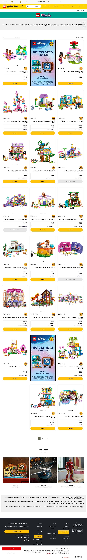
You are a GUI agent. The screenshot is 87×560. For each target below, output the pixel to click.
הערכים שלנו (53, 531)
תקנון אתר (40, 528)
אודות (54, 523)
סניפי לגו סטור (55, 6)
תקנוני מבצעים (39, 526)
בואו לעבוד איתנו (53, 538)
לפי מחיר (62, 6)
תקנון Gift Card (39, 531)
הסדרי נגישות (67, 536)
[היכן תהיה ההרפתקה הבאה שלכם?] (43, 470)
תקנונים (40, 523)
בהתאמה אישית (12, 552)
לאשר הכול (11, 548)
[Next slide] (26, 2)
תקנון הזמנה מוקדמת (38, 541)
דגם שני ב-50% (47, 6)
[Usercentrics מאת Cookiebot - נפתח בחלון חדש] (78, 557)
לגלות (84, 6)
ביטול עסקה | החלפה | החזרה (65, 532)
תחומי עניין (73, 6)
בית (83, 10)
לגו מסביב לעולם (16, 487)
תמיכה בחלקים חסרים (65, 540)
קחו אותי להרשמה (17, 531)
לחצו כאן (48, 553)
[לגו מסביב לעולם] (16, 470)
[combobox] (33, 6)
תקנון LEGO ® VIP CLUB (37, 544)
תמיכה (67, 523)
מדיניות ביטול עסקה (38, 536)
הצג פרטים (66, 557)
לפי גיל (67, 6)
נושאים (79, 6)
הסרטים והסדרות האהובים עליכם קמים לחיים (71, 487)
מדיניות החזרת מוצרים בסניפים (37, 539)
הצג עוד (84, 27)
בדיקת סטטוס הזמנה (65, 538)
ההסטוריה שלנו (53, 528)
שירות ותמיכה (67, 526)
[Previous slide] (60, 2)
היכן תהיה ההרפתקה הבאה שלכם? (43, 487)
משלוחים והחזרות (66, 528)
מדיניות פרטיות (39, 533)
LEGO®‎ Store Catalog (51, 533)
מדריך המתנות (53, 535)
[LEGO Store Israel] (10, 6)
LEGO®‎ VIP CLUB (52, 526)
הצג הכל (43, 452)
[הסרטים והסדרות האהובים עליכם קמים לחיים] (71, 470)
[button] (17, 65)
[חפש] (28, 6)
